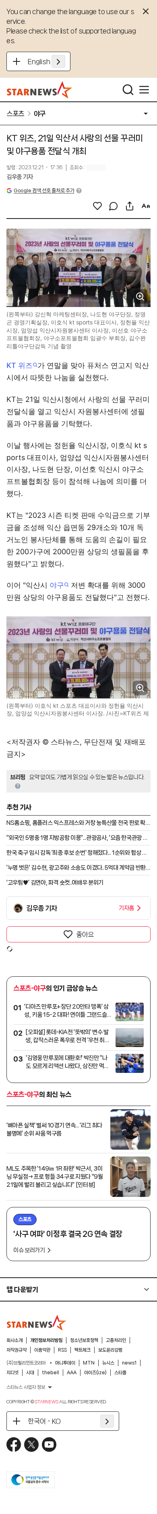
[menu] (144, 89)
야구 (57, 585)
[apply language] (58, 61)
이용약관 (42, 1350)
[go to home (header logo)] (39, 90)
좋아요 (85, 934)
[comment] (113, 206)
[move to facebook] (13, 1444)
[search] (128, 89)
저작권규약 (16, 1350)
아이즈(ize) (95, 1372)
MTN (89, 1362)
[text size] (146, 206)
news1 (129, 1362)
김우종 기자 (19, 177)
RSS (62, 1350)
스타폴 (120, 1372)
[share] (129, 206)
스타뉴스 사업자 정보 (25, 1387)
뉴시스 (108, 1362)
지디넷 (12, 1372)
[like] (97, 206)
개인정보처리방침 (46, 1340)
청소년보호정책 (84, 1340)
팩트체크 (82, 1350)
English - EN (46, 61)
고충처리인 (116, 1340)
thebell (50, 1372)
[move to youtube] (49, 1444)
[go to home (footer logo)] (36, 1322)
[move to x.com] (31, 1444)
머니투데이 (65, 1362)
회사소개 (14, 1340)
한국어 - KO (44, 1421)
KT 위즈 (19, 365)
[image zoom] (140, 296)
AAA (71, 1372)
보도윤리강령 (110, 1350)
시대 (30, 1372)
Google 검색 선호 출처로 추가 (44, 190)
